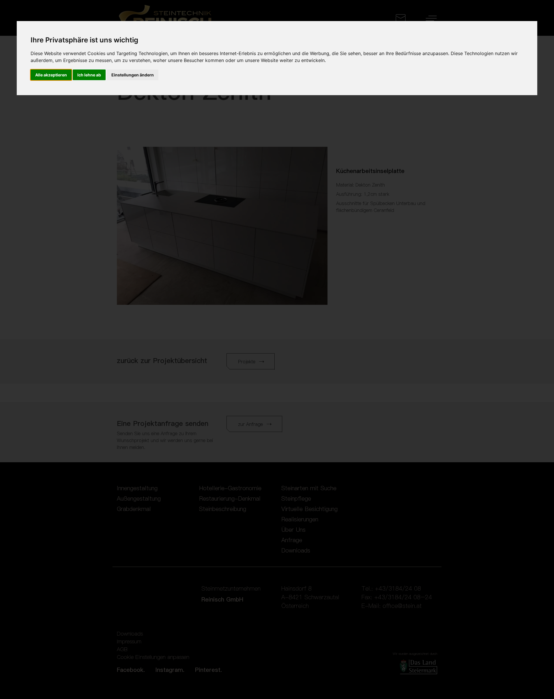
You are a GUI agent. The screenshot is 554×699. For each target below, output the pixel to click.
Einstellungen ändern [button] (132, 74)
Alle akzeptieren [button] (51, 74)
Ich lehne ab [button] (89, 74)
